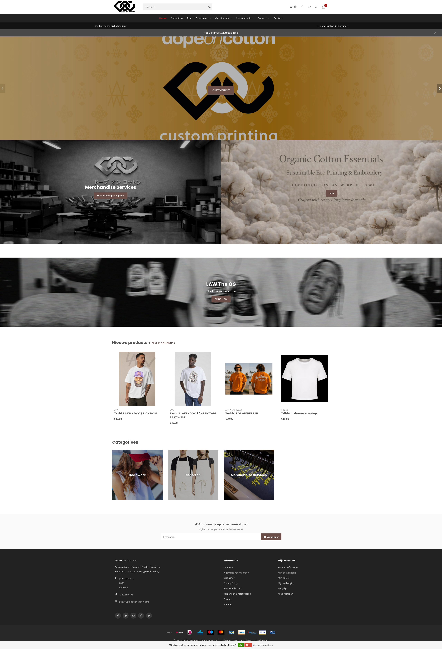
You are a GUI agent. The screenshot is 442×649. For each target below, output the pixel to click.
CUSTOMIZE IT (221, 90)
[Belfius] (179, 632)
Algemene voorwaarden (236, 572)
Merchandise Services (235, 451)
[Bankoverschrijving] (169, 632)
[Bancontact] (231, 632)
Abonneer (273, 536)
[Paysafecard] (252, 632)
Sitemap (228, 604)
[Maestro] (210, 632)
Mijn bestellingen (287, 572)
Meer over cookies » (263, 645)
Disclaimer (229, 577)
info (331, 193)
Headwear (117, 451)
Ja (240, 645)
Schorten (172, 451)
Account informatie (288, 567)
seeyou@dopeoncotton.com (134, 601)
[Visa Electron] (272, 632)
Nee (248, 645)
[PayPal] (241, 632)
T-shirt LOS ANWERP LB (241, 413)
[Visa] (262, 632)
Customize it (243, 18)
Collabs (262, 18)
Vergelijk (282, 588)
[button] (2, 88)
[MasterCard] (221, 632)
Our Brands (222, 18)
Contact (278, 18)
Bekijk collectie (163, 343)
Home (163, 18)
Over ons (228, 567)
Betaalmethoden (232, 588)
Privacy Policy (231, 583)
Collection (177, 18)
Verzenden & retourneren (237, 593)
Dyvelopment (262, 640)
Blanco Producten (197, 18)
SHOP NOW (221, 299)
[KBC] (200, 632)
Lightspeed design (243, 640)
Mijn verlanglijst (286, 583)
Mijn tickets (284, 577)
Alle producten (285, 593)
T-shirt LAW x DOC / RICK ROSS (136, 413)
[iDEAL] (190, 632)
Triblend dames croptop (299, 413)
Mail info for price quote (110, 195)
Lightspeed (227, 640)
